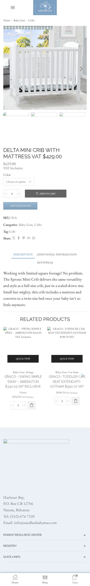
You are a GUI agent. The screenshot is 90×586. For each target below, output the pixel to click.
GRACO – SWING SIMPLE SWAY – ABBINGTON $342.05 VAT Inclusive (23, 381)
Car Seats (73, 372)
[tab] (23, 254)
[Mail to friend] (28, 238)
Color (7, 175)
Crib (12, 231)
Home (6, 20)
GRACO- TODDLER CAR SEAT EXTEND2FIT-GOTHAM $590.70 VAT (67, 381)
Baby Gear (19, 20)
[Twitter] (13, 238)
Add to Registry (20, 205)
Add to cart (47, 193)
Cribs (31, 20)
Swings (29, 372)
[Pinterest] (23, 238)
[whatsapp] (33, 238)
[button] (8, 69)
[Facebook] (18, 238)
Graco (23, 392)
